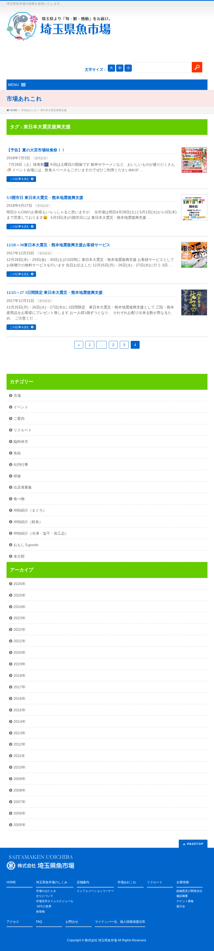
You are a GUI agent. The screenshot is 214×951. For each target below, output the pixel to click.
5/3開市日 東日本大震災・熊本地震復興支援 (45, 198)
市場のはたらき (46, 890)
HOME (11, 882)
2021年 (20, 641)
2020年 (20, 652)
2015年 (20, 710)
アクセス (13, 922)
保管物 (40, 911)
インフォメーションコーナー (95, 890)
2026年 (20, 584)
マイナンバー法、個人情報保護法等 (120, 922)
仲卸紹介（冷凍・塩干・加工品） (41, 533)
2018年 (20, 675)
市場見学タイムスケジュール (54, 901)
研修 (17, 476)
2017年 (20, 687)
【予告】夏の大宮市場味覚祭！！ (36, 150)
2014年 (20, 721)
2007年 (20, 802)
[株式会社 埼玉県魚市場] (59, 35)
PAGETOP (195, 843)
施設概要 (182, 895)
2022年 (20, 629)
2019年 (20, 664)
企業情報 (182, 882)
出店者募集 (23, 487)
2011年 (19, 756)
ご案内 (19, 418)
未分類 (19, 556)
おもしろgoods (26, 545)
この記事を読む (20, 178)
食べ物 (19, 499)
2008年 (20, 790)
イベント (40, 158)
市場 (17, 395)
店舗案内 (83, 882)
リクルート (23, 430)
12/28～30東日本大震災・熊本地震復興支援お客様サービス (58, 245)
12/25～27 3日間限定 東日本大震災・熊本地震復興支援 (55, 292)
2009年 (20, 779)
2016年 (20, 698)
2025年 (20, 595)
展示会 (180, 906)
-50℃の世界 (43, 906)
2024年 (20, 607)
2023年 (20, 618)
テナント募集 (185, 901)
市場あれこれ (126, 882)
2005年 (20, 825)
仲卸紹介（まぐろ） (30, 510)
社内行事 (21, 464)
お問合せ (72, 922)
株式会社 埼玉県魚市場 (101, 940)
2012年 (20, 744)
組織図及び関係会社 (189, 890)
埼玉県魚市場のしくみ (51, 882)
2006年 (20, 813)
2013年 (20, 733)
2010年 (20, 767)
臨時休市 (21, 441)
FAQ (39, 922)
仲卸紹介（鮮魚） (28, 522)
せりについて (44, 895)
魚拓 (17, 453)
